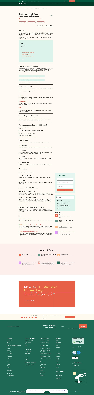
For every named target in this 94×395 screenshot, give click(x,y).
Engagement (9, 356)
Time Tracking (10, 373)
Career (41, 365)
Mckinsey (25, 117)
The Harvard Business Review (24, 142)
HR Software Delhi (44, 345)
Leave (8, 367)
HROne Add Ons (60, 371)
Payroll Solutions (10, 375)
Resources (58, 338)
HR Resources (66, 3)
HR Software (40, 3)
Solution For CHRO (29, 340)
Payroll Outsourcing (11, 376)
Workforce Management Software (14, 345)
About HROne (43, 364)
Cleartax (57, 366)
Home (20, 8)
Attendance (9, 347)
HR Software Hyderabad (45, 348)
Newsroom (42, 367)
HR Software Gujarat (44, 340)
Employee (27, 343)
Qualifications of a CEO (26, 54)
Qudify (57, 367)
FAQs (23, 59)
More (8, 361)
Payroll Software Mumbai (45, 351)
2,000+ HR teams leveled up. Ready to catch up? (33, 1)
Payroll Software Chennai (45, 356)
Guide (26, 357)
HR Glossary (26, 8)
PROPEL (8, 364)
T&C (24, 392)
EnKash (57, 359)
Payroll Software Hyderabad (46, 358)
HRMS (26, 359)
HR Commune (59, 342)
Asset (8, 354)
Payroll (8, 348)
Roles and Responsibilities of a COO (64, 205)
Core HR (8, 342)
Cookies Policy (12, 392)
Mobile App (27, 353)
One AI (8, 365)
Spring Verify (58, 362)
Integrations (9, 370)
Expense (9, 350)
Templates (58, 347)
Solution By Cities (44, 338)
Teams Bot (58, 373)
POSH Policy (19, 392)
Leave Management (29, 365)
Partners (42, 373)
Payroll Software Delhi (44, 354)
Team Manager (28, 342)
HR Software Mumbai (44, 342)
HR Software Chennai (44, 347)
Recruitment (9, 343)
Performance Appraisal (29, 364)
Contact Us (42, 372)
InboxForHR (28, 351)
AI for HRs (52, 3)
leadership (42, 375)
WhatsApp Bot (59, 375)
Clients (41, 370)
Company (42, 361)
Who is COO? (59, 200)
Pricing (46, 3)
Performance (9, 353)
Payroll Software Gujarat (45, 350)
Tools (71, 3)
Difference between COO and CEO (28, 52)
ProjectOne (9, 358)
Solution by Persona (30, 338)
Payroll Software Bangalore (45, 353)
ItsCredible (58, 353)
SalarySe (58, 364)
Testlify (57, 358)
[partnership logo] (69, 392)
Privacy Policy (63, 390)
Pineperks (58, 356)
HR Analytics (31, 22)
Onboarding (58, 378)
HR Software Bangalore (45, 343)
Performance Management (30, 362)
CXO (26, 345)
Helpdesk (9, 351)
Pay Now (75, 357)
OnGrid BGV (58, 354)
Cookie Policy (58, 390)
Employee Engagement (29, 360)
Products (9, 338)
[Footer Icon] (73, 347)
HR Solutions (9, 372)
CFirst (57, 361)
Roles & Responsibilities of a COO (28, 56)
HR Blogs (58, 340)
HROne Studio (58, 3)
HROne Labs (28, 349)
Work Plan (58, 376)
